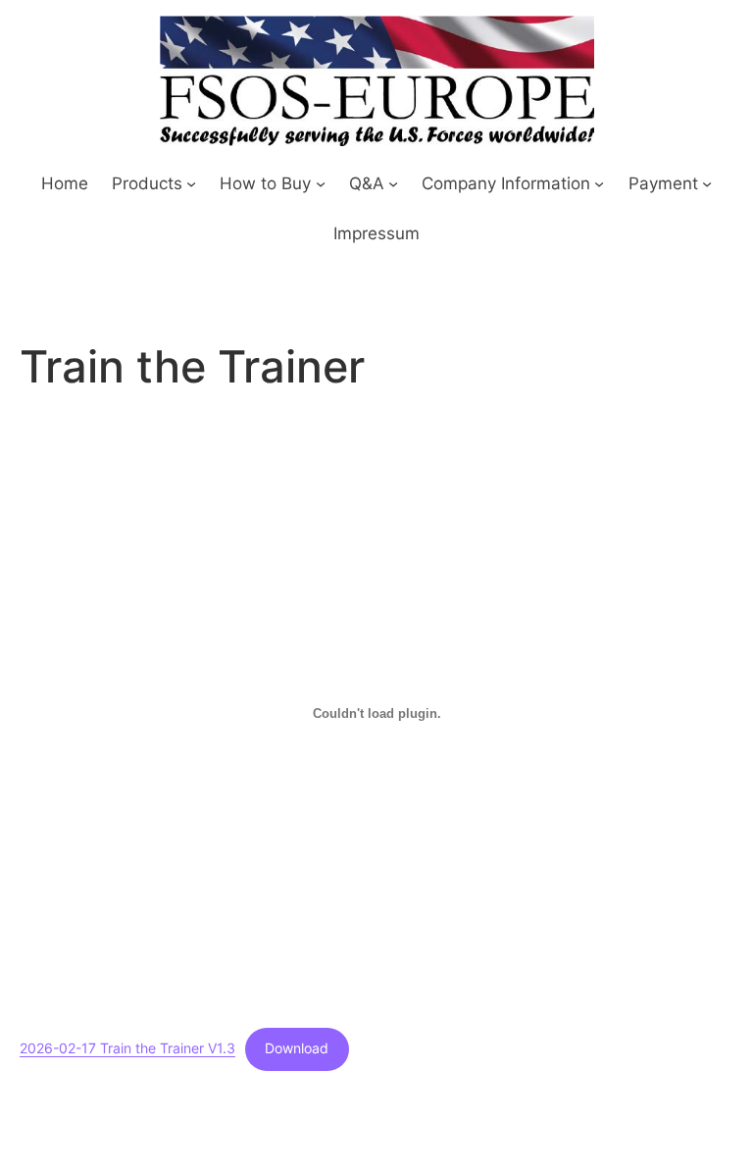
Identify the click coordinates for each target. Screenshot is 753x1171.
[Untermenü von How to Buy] (321, 182)
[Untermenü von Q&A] (393, 182)
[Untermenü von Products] (191, 182)
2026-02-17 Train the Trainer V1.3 (127, 1048)
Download (296, 1048)
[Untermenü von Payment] (707, 182)
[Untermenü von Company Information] (599, 182)
